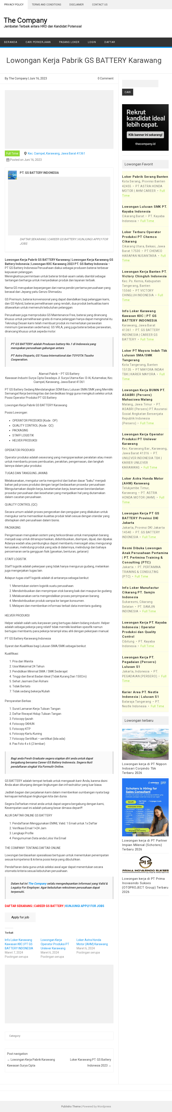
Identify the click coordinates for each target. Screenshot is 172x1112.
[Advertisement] (59, 119)
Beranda (10, 42)
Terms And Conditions (46, 4)
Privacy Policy (13, 4)
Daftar (109, 42)
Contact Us (99, 4)
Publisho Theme (71, 1106)
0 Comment (105, 78)
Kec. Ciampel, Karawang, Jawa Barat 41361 (56, 153)
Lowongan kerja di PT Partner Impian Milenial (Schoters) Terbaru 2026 (144, 845)
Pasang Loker (69, 42)
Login (92, 42)
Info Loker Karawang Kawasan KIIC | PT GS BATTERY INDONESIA (19, 944)
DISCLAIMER (76, 4)
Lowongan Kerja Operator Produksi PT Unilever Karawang (55, 944)
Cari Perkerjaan (38, 42)
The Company (25, 20)
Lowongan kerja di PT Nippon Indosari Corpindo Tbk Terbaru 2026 (144, 768)
